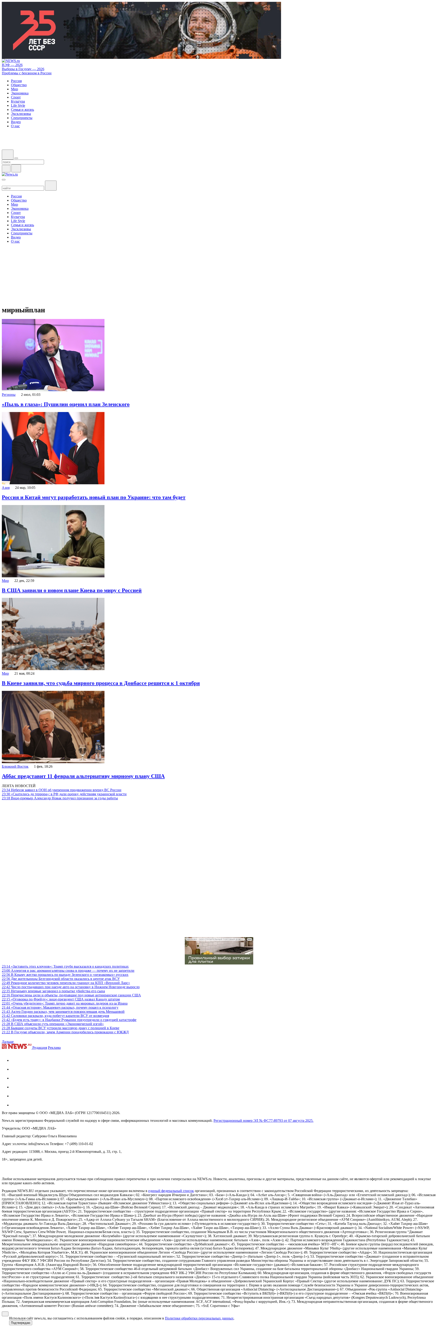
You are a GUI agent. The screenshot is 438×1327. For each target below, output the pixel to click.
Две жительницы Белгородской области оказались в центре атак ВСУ (61, 979)
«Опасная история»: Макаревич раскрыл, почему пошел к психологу (60, 1007)
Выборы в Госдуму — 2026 (23, 69)
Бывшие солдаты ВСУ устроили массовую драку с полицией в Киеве (60, 1028)
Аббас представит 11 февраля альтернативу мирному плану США (83, 776)
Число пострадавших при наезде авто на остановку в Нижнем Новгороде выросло (71, 987)
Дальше (8, 1042)
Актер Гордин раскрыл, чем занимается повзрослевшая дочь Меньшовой (63, 1011)
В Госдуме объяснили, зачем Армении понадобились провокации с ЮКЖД (65, 1032)
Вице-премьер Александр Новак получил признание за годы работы (60, 798)
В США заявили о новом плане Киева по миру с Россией (72, 590)
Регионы (9, 395)
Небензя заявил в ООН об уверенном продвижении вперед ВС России (61, 790)
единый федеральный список (171, 1191)
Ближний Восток (15, 766)
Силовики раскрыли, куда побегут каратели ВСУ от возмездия (55, 1016)
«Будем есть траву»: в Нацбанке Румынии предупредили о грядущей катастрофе (69, 1020)
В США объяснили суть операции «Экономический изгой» (53, 1024)
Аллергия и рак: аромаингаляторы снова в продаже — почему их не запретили (68, 970)
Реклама (54, 1048)
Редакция (39, 1048)
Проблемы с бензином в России (27, 73)
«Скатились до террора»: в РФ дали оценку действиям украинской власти (64, 794)
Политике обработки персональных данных (199, 1318)
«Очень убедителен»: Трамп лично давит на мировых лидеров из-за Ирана (65, 1003)
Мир (5, 581)
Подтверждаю (20, 1322)
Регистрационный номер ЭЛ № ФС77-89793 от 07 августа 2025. (263, 1120)
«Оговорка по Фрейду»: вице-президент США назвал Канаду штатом (61, 999)
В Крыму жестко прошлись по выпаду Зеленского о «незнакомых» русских (65, 975)
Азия (6, 488)
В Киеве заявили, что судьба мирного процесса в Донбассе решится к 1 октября (101, 683)
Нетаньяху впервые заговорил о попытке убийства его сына (53, 991)
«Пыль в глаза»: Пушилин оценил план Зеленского (66, 404)
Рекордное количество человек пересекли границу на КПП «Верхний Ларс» (66, 983)
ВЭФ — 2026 (12, 65)
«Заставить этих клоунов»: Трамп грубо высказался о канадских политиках (65, 966)
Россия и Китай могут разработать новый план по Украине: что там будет (93, 497)
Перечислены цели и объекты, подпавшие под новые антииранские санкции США (71, 995)
